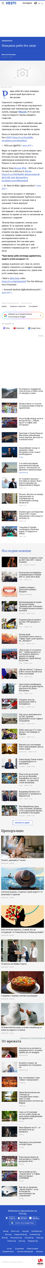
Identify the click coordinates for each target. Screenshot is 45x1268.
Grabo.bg (39, 1238)
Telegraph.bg (33, 1241)
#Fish (24, 168)
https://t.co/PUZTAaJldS (13, 174)
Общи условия (32, 1249)
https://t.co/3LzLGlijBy (22, 137)
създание (34, 306)
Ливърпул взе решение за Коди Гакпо (30, 1143)
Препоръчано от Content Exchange (31, 1038)
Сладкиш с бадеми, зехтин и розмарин (19, 995)
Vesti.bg (11, 3)
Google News (36, 328)
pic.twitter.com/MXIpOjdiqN (15, 180)
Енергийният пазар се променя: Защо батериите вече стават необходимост (29, 451)
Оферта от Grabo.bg (25, 594)
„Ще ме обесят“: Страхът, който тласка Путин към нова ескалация (30, 671)
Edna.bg (22, 1241)
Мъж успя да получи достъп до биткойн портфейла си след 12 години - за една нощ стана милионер (29, 778)
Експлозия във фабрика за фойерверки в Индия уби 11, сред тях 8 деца (30, 574)
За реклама (19, 1249)
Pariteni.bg (11, 1241)
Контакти (39, 1252)
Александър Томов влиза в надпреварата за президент (31, 761)
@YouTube (15, 278)
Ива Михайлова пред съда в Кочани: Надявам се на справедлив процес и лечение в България (30, 809)
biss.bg (21, 457)
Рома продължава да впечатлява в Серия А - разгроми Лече (29, 1159)
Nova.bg (8, 1234)
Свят (20, 565)
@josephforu (21, 177)
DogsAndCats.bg (20, 1234)
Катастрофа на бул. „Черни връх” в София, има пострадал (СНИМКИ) (29, 1174)
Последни (27, 3)
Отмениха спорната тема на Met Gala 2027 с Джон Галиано (31, 559)
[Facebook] (22, 1254)
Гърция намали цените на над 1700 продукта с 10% (30, 621)
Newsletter (20, 328)
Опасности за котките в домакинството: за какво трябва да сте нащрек (30, 1050)
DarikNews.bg (36, 1231)
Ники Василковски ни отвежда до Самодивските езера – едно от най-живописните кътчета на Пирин (31, 1097)
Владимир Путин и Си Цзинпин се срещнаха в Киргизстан (30, 793)
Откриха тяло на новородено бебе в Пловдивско (27, 701)
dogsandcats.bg (23, 472)
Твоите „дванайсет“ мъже (13, 860)
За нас (9, 1249)
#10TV (9, 137)
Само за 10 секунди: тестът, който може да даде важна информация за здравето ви (30, 1115)
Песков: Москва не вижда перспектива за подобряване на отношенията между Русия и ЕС (31, 498)
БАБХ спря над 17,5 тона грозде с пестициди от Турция (30, 732)
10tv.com (22, 112)
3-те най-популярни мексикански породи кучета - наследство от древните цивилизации (30, 466)
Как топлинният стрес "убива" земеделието (29, 1078)
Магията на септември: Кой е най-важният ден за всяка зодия (31, 746)
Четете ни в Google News (24, 1223)
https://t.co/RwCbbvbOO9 (14, 281)
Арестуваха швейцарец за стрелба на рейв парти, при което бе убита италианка (31, 687)
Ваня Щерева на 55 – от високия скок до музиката (29, 1129)
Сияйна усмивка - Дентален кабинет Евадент (27, 589)
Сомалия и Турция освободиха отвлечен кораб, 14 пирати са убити (29, 530)
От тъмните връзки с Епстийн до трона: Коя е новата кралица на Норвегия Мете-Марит (30, 482)
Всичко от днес (22, 823)
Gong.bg (25, 1231)
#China (28, 171)
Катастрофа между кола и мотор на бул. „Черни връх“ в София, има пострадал (31, 421)
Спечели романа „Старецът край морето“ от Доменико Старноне (22, 893)
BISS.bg (5, 1238)
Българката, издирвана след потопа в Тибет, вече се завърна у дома (31, 391)
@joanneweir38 (32, 174)
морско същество (18, 306)
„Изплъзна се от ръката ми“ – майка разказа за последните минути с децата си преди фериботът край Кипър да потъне (30, 655)
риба (5, 306)
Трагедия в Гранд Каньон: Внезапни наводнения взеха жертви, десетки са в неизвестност (31, 436)
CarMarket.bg (35, 1234)
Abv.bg (5, 1231)
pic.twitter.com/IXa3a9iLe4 (14, 140)
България (22, 613)
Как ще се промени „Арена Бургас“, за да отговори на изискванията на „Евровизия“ (28, 1191)
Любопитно (7, 41)
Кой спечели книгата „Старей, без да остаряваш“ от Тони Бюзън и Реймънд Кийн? (22, 930)
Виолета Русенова (9, 54)
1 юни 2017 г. (27, 145)
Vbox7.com (15, 1231)
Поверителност (8, 1252)
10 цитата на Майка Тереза (14, 964)
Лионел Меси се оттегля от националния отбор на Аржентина (31, 405)
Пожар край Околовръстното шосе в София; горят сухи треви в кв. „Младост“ (31, 637)
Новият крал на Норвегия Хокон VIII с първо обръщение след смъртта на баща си (31, 514)
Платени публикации (25, 1252)
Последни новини (16, 550)
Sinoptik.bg (29, 1238)
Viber (8, 328)
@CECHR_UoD (8, 177)
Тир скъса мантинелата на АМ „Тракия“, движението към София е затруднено (31, 717)
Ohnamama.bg (16, 1238)
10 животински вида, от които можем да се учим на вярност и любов (21, 1028)
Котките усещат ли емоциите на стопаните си (30, 1065)
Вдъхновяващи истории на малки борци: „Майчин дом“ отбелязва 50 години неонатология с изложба (31, 606)
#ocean (17, 168)
